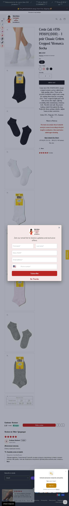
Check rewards (8, 504)
